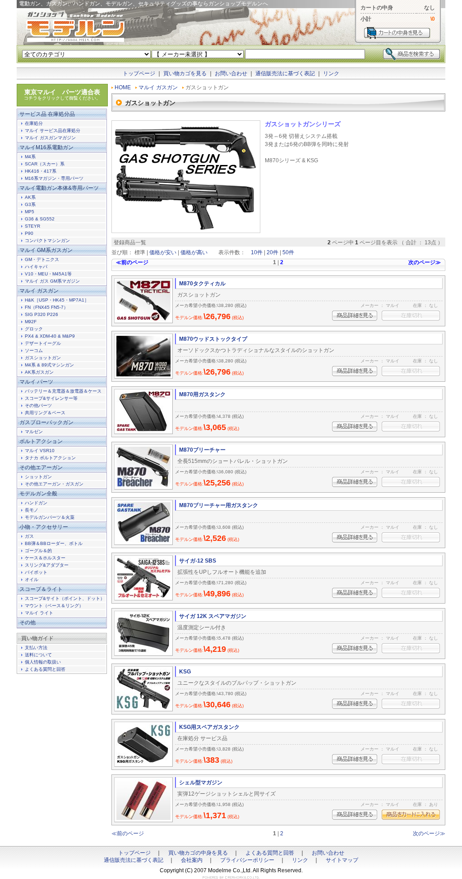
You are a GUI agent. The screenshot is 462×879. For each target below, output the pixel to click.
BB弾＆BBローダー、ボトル (54, 543)
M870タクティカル (202, 283)
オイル (31, 579)
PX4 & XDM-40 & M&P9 (50, 336)
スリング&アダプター (47, 565)
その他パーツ (38, 405)
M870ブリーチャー (202, 450)
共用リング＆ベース (45, 412)
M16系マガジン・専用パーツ (54, 178)
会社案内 (192, 860)
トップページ (139, 73)
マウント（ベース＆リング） (54, 605)
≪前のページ (132, 262)
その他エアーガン (41, 467)
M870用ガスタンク (202, 394)
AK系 (30, 197)
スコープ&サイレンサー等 (51, 398)
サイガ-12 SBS (197, 561)
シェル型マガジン (200, 782)
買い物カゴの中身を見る (198, 853)
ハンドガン (36, 502)
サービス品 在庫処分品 (47, 114)
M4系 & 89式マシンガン (49, 364)
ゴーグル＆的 (38, 550)
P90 (29, 233)
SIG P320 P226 (41, 314)
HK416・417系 (40, 171)
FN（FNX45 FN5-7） (46, 307)
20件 (272, 252)
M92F (31, 321)
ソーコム (34, 350)
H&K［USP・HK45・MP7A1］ (57, 300)
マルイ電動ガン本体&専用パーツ (59, 188)
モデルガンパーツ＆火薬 (49, 517)
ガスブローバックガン (46, 422)
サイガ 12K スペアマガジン (212, 616)
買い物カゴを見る (185, 73)
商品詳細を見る (354, 316)
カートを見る (397, 33)
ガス (29, 536)
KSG (185, 671)
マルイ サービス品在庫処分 (52, 130)
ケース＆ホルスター (45, 557)
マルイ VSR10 (40, 450)
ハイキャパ (36, 266)
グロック (34, 328)
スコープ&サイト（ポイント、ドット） (65, 598)
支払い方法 (36, 647)
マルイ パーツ (36, 382)
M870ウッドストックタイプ (213, 339)
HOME (123, 87)
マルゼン (34, 431)
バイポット (36, 572)
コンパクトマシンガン (47, 240)
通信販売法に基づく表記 (285, 73)
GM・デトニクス (42, 259)
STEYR (32, 226)
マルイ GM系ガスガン (46, 250)
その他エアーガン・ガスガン (54, 483)
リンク (331, 73)
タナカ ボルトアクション (50, 457)
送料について (38, 654)
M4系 (30, 156)
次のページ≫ (424, 262)
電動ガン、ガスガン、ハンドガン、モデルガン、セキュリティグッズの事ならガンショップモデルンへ (75, 27)
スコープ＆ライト (41, 589)
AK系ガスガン (39, 372)
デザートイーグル (43, 343)
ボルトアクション (41, 441)
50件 (288, 252)
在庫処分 (34, 123)
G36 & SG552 (40, 218)
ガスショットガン (43, 357)
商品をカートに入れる (411, 815)
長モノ (31, 510)
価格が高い (194, 252)
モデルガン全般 (38, 493)
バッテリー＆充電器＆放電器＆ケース (63, 391)
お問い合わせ (231, 73)
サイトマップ (342, 860)
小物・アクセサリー (43, 527)
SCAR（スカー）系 (45, 163)
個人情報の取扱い (43, 661)
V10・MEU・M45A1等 (48, 273)
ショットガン (38, 476)
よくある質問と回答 (45, 669)
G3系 (30, 204)
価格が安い (162, 252)
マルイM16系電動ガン (46, 147)
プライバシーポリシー (247, 860)
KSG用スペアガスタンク (209, 727)
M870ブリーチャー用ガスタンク (218, 505)
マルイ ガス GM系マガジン (52, 281)
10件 (257, 252)
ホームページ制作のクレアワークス (231, 877)
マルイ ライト (39, 612)
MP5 (29, 211)
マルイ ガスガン (158, 87)
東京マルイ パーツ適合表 (62, 94)
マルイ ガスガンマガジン (50, 137)
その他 (27, 622)
